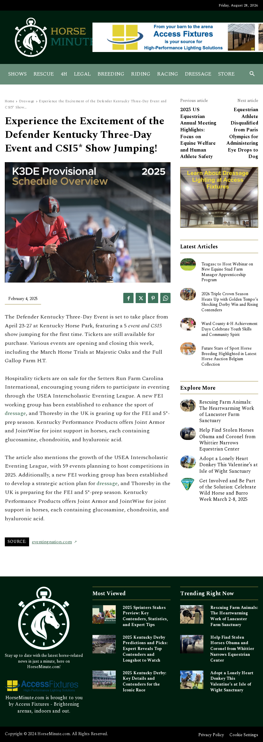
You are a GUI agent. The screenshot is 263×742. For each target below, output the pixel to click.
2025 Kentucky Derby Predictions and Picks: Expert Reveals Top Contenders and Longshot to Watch (145, 649)
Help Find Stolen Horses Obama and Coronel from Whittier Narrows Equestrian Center (227, 440)
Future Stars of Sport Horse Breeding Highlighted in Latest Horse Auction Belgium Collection (228, 356)
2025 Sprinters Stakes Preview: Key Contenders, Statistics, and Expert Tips (145, 616)
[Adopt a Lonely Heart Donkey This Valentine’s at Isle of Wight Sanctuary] (188, 462)
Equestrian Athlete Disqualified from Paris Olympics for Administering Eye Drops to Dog (242, 133)
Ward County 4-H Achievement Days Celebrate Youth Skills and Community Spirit (229, 329)
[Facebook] (128, 298)
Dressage (27, 101)
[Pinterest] (153, 298)
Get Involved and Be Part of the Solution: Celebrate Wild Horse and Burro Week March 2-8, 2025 (227, 490)
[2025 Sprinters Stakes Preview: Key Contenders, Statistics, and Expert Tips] (104, 614)
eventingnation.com (52, 541)
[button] (252, 74)
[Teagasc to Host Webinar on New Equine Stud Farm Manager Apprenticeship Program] (188, 264)
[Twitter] (141, 298)
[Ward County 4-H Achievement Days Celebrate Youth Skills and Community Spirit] (188, 324)
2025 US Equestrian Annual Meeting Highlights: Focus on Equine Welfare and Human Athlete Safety (198, 133)
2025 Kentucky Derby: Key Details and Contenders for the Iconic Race (144, 681)
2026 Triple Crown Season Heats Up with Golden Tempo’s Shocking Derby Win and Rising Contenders (229, 302)
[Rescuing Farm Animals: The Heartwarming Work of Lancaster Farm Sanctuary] (188, 405)
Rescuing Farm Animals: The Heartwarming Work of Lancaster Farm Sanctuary (226, 412)
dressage (15, 413)
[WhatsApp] (165, 298)
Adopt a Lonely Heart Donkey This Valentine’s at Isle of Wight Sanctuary (228, 464)
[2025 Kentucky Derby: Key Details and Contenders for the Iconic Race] (104, 680)
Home (9, 101)
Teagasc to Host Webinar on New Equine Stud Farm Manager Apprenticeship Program (227, 272)
